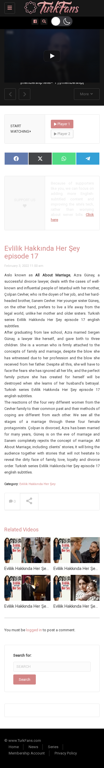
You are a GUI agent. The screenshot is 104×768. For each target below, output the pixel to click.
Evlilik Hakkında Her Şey (37, 484)
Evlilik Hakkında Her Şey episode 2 (36, 606)
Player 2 (63, 134)
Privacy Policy (66, 753)
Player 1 (63, 124)
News (33, 747)
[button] (62, 21)
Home (14, 747)
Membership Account (27, 753)
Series (53, 747)
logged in (34, 630)
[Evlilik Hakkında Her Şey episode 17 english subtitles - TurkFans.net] (50, 7)
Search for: (22, 655)
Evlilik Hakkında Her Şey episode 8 (36, 568)
